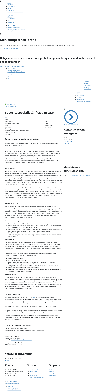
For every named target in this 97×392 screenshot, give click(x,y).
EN (8, 78)
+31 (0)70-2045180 (11, 381)
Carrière (10, 8)
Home (9, 3)
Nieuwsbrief (11, 22)
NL (8, 77)
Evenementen (11, 19)
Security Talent (12, 25)
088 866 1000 (68, 141)
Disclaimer (11, 386)
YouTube (51, 373)
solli (34, 297)
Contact (10, 20)
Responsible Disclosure (14, 390)
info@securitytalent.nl (12, 383)
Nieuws (10, 17)
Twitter (51, 370)
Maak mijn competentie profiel (9, 48)
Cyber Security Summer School (16, 29)
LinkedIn (51, 371)
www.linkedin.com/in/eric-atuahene (21, 340)
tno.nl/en (67, 143)
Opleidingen (11, 6)
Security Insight (12, 31)
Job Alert (7, 360)
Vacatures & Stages (35, 370)
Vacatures (10, 5)
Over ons (10, 15)
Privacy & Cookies (13, 388)
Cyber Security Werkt (14, 27)
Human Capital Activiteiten (15, 12)
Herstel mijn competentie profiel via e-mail (12, 66)
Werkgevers (11, 10)
